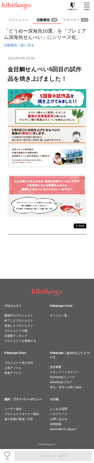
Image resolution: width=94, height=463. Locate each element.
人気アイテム (13, 368)
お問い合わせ (58, 419)
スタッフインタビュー (64, 372)
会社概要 (55, 367)
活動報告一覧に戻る (19, 45)
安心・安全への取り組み (66, 387)
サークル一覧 (58, 315)
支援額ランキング (15, 335)
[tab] (47, 20)
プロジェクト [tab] (18, 20)
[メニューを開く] (86, 6)
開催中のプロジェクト (18, 315)
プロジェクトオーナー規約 (21, 414)
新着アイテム (13, 373)
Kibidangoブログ (61, 382)
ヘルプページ (58, 414)
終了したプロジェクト (18, 320)
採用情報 (55, 424)
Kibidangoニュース (62, 377)
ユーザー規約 (13, 409)
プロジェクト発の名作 (18, 363)
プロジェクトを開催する (20, 341)
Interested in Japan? (63, 429)
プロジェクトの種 (15, 330)
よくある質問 (58, 409)
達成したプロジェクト (18, 325)
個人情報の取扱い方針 (18, 419)
